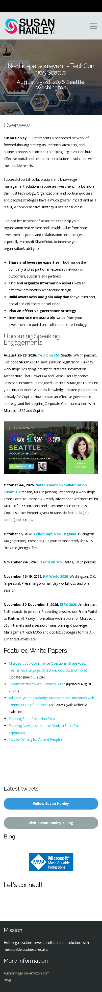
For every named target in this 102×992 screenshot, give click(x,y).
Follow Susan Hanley (51, 803)
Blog (7, 980)
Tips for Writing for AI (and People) (35, 739)
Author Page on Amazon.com (27, 973)
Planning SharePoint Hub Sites (32, 718)
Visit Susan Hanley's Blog (51, 822)
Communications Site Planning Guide (37, 684)
